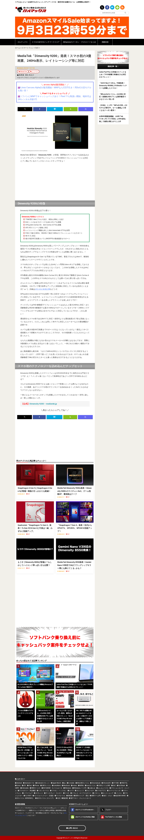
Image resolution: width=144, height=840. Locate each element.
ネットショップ (108, 793)
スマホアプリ (101, 790)
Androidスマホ (29, 783)
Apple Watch (56, 783)
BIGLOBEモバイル (83, 783)
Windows (68, 788)
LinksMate (57, 785)
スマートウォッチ (114, 790)
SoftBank (121, 785)
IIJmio (18, 785)
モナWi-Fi (28, 795)
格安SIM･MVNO (120, 795)
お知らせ (92, 788)
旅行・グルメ (107, 795)
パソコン (119, 793)
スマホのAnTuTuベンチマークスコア (45, 42)
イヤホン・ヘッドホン (58, 790)
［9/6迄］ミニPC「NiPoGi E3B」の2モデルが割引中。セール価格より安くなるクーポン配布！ (113, 107)
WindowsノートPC (80, 788)
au (65, 783)
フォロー (108, 810)
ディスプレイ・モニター (53, 793)
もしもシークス (103, 788)
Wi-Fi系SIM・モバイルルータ (52, 788)
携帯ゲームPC (96, 795)
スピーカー (90, 790)
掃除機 (70, 795)
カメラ (71, 790)
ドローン (97, 793)
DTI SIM (116, 783)
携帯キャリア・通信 (82, 795)
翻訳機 (65, 798)
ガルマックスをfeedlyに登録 (85, 817)
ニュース (35, 71)
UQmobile (25, 788)
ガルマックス (22, 42)
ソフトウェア (28, 793)
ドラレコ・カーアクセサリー (81, 793)
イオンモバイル (43, 790)
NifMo (81, 785)
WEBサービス (35, 788)
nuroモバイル (91, 785)
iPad (30, 785)
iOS (24, 785)
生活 (58, 798)
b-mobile (71, 783)
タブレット (39, 793)
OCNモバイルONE (104, 785)
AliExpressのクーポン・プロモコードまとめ (79, 42)
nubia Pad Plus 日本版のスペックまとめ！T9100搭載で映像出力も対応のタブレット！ (112, 74)
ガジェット (80, 790)
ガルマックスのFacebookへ (84, 810)
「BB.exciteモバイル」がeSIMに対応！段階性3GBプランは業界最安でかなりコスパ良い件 (112, 96)
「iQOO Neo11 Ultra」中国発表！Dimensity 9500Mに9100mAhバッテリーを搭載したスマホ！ (113, 85)
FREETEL (124, 783)
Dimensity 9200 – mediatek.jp (43, 404)
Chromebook (95, 783)
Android (19, 783)
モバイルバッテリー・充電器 (43, 795)
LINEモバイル (46, 785)
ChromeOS (107, 783)
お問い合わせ (73, 828)
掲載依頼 (105, 42)
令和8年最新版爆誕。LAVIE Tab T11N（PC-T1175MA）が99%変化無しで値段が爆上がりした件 (112, 118)
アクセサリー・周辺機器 (27, 790)
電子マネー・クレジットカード (80, 798)
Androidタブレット (43, 783)
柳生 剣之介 (29, 75)
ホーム (17, 48)
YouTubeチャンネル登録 (113, 817)
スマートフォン (28, 48)
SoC (36, 48)
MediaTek (23, 71)
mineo (74, 785)
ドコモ (67, 793)
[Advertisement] (55, 181)
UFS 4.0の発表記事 (42, 289)
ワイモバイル (60, 795)
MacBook (66, 785)
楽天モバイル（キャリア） (46, 798)
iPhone (36, 785)
